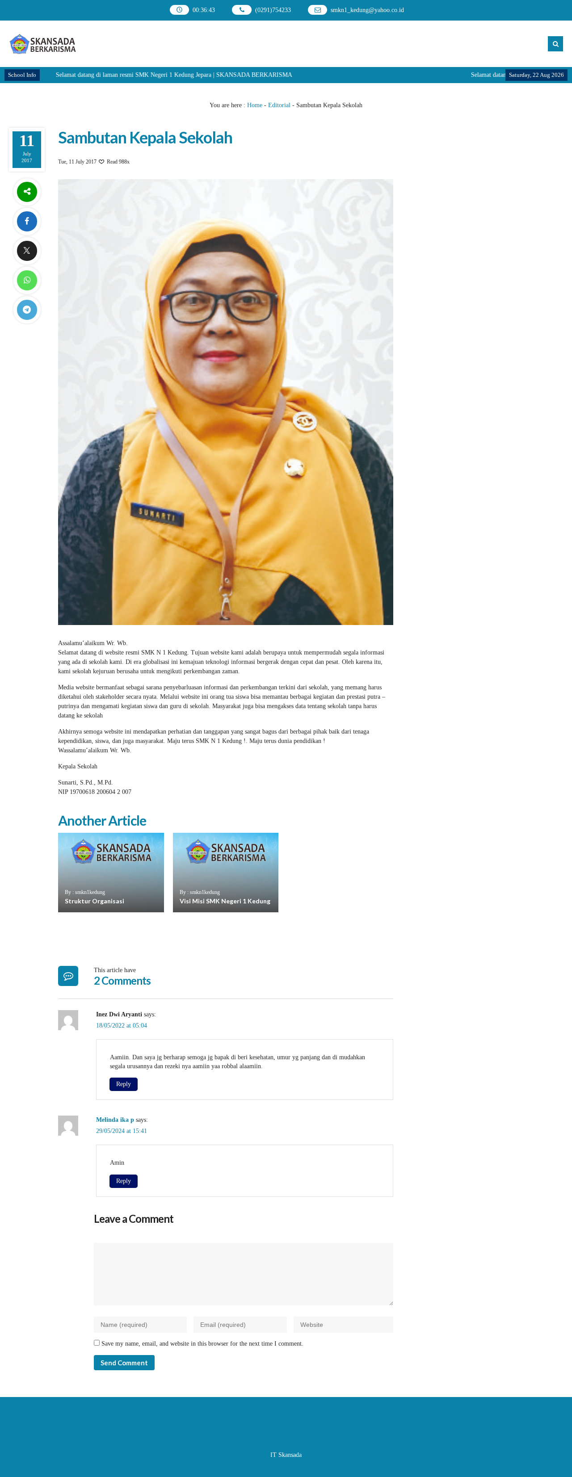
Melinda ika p (115, 1119)
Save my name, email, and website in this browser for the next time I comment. (202, 1343)
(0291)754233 (273, 10)
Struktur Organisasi (94, 901)
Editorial (279, 105)
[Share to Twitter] (27, 250)
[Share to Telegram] (27, 309)
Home (254, 105)
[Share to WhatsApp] (27, 280)
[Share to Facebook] (27, 221)
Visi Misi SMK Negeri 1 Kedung (225, 901)
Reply (123, 1084)
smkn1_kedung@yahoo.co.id (367, 10)
